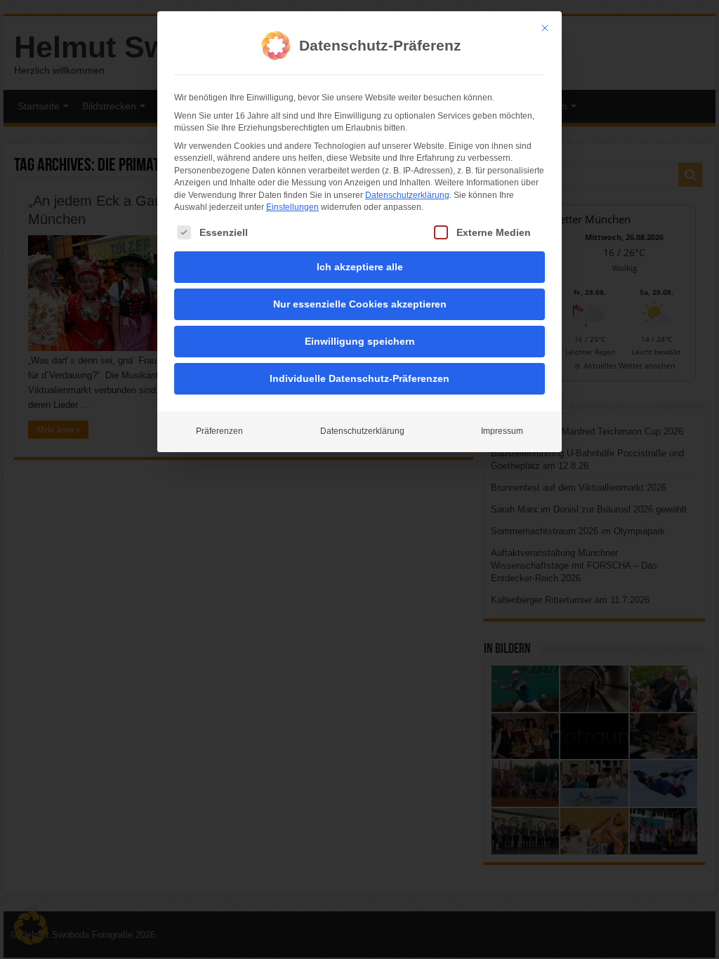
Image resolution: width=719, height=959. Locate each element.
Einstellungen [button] (292, 207)
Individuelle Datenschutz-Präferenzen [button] (359, 378)
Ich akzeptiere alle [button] (360, 266)
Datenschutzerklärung (407, 195)
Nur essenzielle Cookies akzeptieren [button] (360, 304)
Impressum (502, 431)
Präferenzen (219, 431)
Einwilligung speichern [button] (360, 341)
